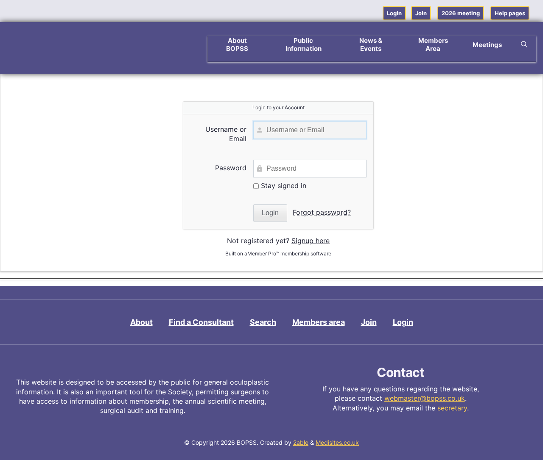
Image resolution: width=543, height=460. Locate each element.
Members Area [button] (433, 44)
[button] (524, 44)
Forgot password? (322, 212)
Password (230, 167)
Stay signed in (282, 185)
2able (300, 442)
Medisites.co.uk (337, 442)
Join (421, 13)
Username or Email (225, 134)
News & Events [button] (370, 44)
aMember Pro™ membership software (287, 253)
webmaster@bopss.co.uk (424, 398)
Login (394, 13)
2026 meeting (461, 13)
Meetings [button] (487, 45)
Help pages (510, 13)
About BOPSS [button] (237, 44)
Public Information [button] (303, 44)
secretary (452, 408)
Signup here (310, 240)
